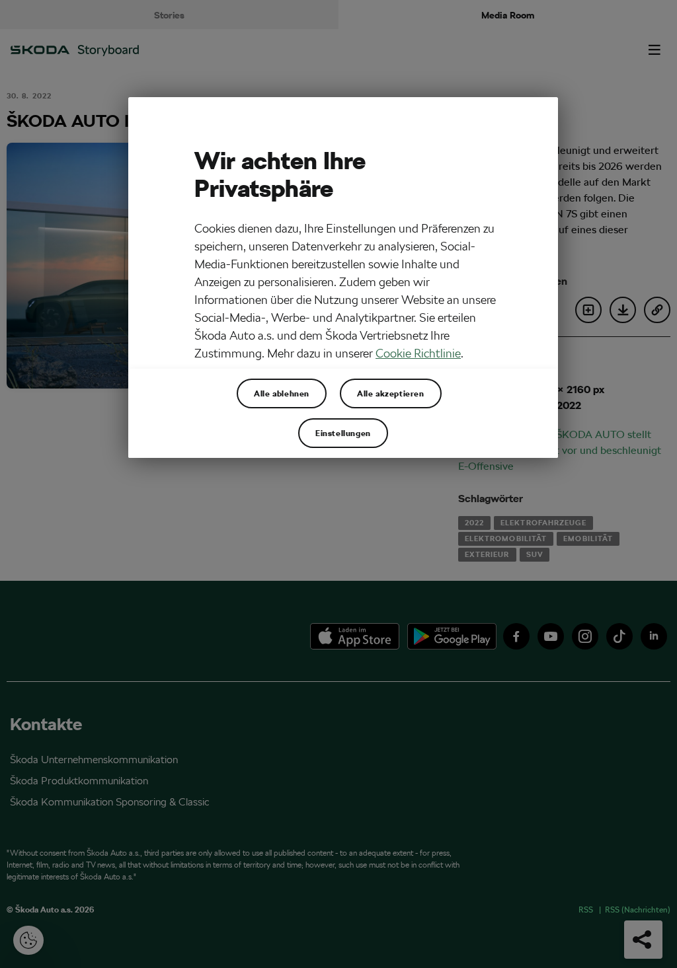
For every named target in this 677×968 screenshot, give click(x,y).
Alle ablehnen (281, 393)
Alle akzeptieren (390, 393)
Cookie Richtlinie (418, 353)
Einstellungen (343, 433)
